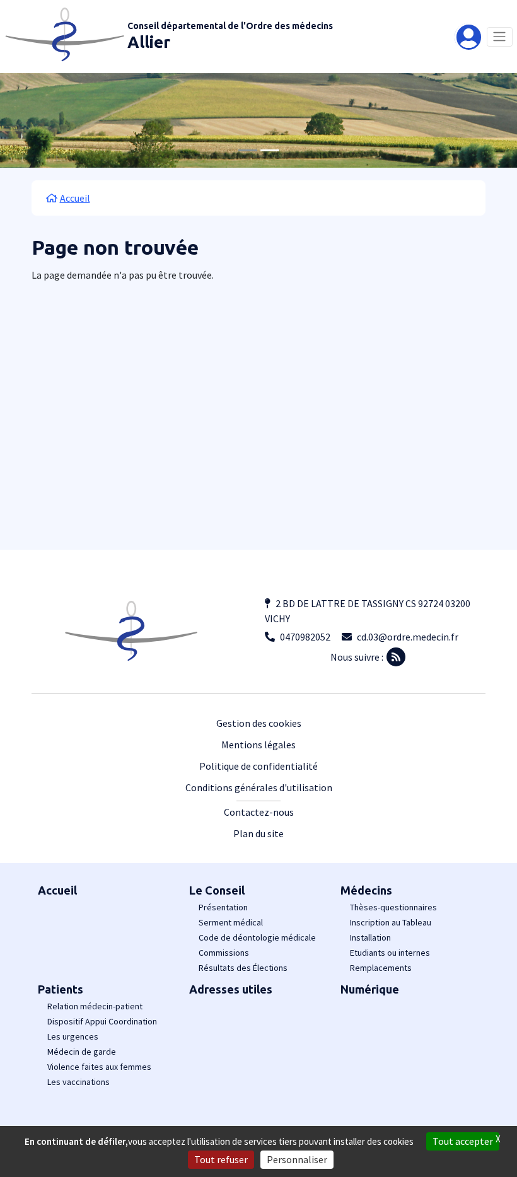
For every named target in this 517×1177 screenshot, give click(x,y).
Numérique (369, 989)
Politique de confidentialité (258, 766)
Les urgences (72, 1036)
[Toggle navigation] (500, 37)
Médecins (366, 890)
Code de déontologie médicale (257, 937)
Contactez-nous (259, 812)
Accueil (57, 890)
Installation (370, 937)
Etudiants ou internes (390, 952)
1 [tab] (247, 150)
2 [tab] (269, 150)
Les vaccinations (78, 1081)
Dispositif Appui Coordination (102, 1021)
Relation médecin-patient (94, 1006)
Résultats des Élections (243, 967)
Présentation (223, 907)
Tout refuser (221, 1159)
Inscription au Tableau (390, 922)
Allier (148, 42)
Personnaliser (297, 1159)
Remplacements (381, 967)
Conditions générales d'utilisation (258, 787)
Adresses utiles (230, 989)
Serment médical (231, 922)
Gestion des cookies (258, 723)
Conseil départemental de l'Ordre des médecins (230, 26)
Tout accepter (463, 1141)
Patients (60, 989)
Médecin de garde (81, 1051)
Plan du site (258, 833)
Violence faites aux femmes (99, 1066)
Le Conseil (217, 890)
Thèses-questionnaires (393, 907)
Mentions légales (258, 744)
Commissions (224, 952)
